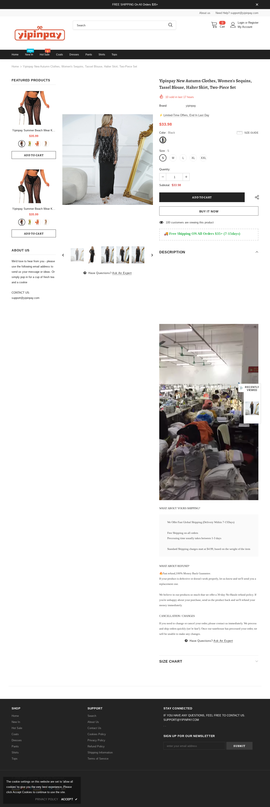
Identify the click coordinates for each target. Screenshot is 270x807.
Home (15, 66)
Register (253, 22)
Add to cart (34, 155)
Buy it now (209, 211)
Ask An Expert (122, 273)
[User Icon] (233, 25)
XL (193, 158)
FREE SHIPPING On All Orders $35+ (135, 4)
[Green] (30, 144)
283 (168, 222)
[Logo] (39, 33)
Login (241, 22)
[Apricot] (46, 144)
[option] (107, 159)
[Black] (22, 144)
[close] (257, 5)
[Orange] (38, 144)
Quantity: (164, 169)
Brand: (163, 105)
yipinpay (191, 105)
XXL (203, 158)
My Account (245, 26)
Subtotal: (164, 185)
